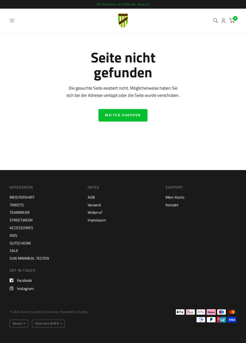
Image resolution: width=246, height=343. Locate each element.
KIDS (13, 235)
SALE (14, 250)
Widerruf (95, 212)
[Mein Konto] (224, 21)
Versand (94, 205)
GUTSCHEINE (20, 243)
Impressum (97, 220)
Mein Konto (175, 197)
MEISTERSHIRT (22, 197)
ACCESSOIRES (21, 228)
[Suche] (216, 21)
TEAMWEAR (20, 212)
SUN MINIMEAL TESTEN (29, 258)
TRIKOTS (17, 205)
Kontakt (172, 205)
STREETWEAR (21, 220)
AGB (91, 197)
